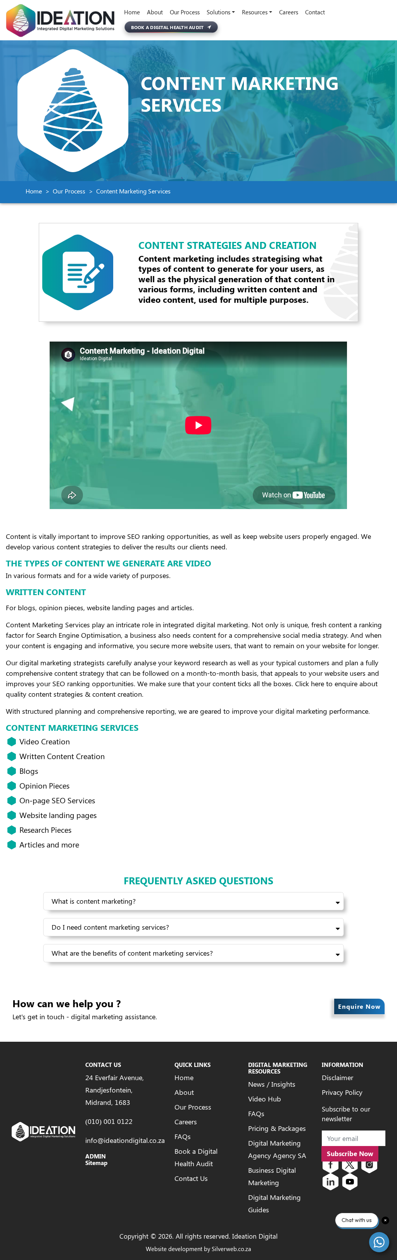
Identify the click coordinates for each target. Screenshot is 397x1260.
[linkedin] (330, 1181)
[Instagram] (369, 1164)
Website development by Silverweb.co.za (198, 1249)
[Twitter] (350, 1164)
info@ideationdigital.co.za (125, 1140)
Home (132, 12)
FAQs (182, 1136)
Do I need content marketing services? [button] (110, 927)
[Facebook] (330, 1164)
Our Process (185, 12)
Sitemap (96, 1162)
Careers (288, 12)
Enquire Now (359, 1006)
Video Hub (264, 1098)
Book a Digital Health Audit (167, 27)
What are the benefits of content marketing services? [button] (132, 953)
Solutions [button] (218, 12)
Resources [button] (255, 12)
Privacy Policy (342, 1092)
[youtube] (350, 1181)
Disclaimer (337, 1077)
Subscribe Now (350, 1153)
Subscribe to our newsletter (346, 1114)
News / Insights (271, 1084)
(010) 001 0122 (109, 1121)
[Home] (60, 21)
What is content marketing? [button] (94, 901)
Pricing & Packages (277, 1128)
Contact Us (191, 1178)
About (155, 12)
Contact (315, 12)
